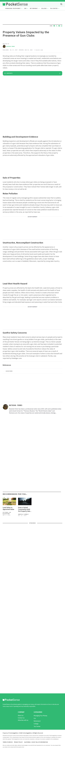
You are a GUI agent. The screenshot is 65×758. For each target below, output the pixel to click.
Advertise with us (23, 720)
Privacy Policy (18, 742)
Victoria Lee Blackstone (7, 513)
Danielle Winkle (23, 514)
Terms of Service (8, 742)
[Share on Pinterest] (59, 26)
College (44, 8)
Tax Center (54, 8)
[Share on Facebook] (54, 26)
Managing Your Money (13, 8)
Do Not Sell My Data (29, 747)
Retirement (34, 8)
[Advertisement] (32, 122)
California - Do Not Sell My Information (36, 742)
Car (25, 8)
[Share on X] (56, 26)
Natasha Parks (10, 46)
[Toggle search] (61, 4)
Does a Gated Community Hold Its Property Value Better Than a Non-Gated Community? (24, 509)
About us (20, 715)
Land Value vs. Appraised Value (8, 508)
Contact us (21, 717)
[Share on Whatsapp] (61, 26)
